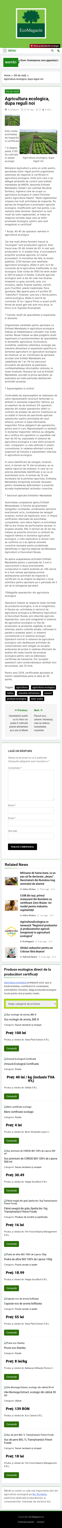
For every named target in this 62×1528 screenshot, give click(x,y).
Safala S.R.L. (31, 1087)
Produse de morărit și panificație (31, 1217)
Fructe (18, 1069)
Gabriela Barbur (30, 956)
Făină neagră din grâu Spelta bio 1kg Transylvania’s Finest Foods (25, 1210)
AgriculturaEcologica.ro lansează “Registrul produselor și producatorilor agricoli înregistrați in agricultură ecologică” (38, 929)
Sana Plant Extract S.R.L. (37, 1039)
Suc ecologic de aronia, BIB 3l (21, 1019)
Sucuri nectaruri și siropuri (28, 1025)
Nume (12, 805)
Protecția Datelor (26, 1522)
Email (12, 818)
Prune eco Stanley (15, 1347)
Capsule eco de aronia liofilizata (23, 1303)
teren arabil (37, 698)
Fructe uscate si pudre (26, 1264)
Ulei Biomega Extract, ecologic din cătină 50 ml (30, 1394)
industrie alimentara (29, 693)
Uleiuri (18, 1400)
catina (10, 693)
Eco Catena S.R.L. (34, 1415)
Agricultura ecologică (15, 982)
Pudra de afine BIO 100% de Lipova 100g (28, 1259)
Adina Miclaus (29, 889)
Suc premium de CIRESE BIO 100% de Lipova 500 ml (30, 1160)
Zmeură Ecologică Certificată (21, 1063)
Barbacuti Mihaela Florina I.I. (39, 1368)
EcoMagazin (13, 109)
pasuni (48, 693)
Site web (12, 831)
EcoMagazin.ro (36, 1516)
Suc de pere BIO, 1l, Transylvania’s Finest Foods (28, 1441)
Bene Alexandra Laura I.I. (37, 1132)
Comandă (11, 1048)
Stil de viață (12, 91)
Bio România (40, 1494)
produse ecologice (16, 698)
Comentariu (15, 768)
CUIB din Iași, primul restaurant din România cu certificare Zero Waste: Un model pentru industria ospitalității (36, 903)
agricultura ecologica (43, 687)
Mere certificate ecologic (19, 1111)
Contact (40, 1522)
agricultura (22, 687)
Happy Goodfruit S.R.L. (36, 1181)
